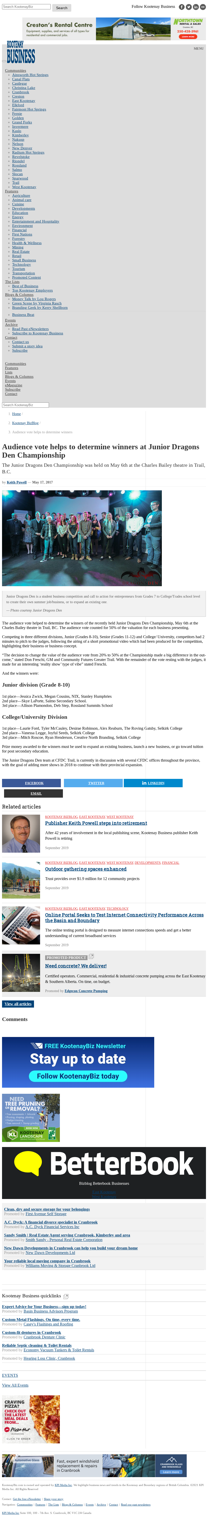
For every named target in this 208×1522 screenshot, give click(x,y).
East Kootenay (23, 101)
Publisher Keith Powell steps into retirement (96, 823)
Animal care (21, 200)
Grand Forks (22, 122)
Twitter (96, 783)
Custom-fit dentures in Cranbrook (31, 1332)
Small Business (24, 260)
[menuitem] (109, 75)
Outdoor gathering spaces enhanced (86, 869)
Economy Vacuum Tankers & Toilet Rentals (59, 1350)
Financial (19, 230)
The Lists (12, 282)
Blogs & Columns (19, 295)
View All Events (15, 1385)
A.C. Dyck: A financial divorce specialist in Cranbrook (51, 1222)
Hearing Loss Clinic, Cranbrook (49, 1358)
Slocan (17, 174)
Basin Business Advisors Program (51, 1311)
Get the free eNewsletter (27, 1498)
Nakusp (18, 139)
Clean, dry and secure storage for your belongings (47, 1209)
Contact (11, 337)
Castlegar (19, 83)
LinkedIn (156, 783)
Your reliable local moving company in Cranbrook (47, 1261)
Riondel (18, 161)
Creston (18, 96)
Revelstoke (21, 157)
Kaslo (16, 131)
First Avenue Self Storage (46, 1214)
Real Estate (21, 251)
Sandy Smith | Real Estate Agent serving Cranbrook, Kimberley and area (67, 1235)
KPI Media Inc (63, 1485)
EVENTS (10, 1375)
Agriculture (21, 195)
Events (90, 1504)
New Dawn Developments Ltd (50, 1252)
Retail (16, 256)
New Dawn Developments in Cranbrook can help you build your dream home (71, 1248)
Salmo (17, 170)
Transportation (23, 273)
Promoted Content (26, 277)
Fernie (17, 114)
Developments (23, 208)
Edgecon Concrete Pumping (86, 991)
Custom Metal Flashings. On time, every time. (41, 1319)
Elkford (18, 105)
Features (11, 191)
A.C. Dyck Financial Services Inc (52, 1227)
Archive (11, 325)
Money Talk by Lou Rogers (34, 299)
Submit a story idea (27, 346)
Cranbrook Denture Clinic (44, 1337)
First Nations (22, 234)
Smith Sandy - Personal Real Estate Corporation (64, 1240)
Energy (18, 217)
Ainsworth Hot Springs (30, 75)
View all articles (18, 1004)
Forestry (18, 239)
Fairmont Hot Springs (29, 109)
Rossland (19, 165)
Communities (15, 70)
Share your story (53, 1498)
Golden (18, 118)
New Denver (22, 148)
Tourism (18, 269)
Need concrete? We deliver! (76, 966)
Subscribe (20, 350)
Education (20, 213)
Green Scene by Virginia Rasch (37, 303)
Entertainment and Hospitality (35, 221)
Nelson (17, 144)
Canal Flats (21, 79)
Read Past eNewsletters (30, 329)
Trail (15, 183)
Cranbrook (20, 92)
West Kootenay (24, 187)
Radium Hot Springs (28, 152)
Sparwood (20, 178)
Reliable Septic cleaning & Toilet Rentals (37, 1345)
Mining (18, 247)
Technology (21, 264)
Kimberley (20, 135)
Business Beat (23, 315)
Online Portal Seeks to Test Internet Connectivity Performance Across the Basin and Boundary (124, 917)
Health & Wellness (27, 243)
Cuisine (18, 204)
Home (16, 414)
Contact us (20, 342)
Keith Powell (17, 482)
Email (36, 793)
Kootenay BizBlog (25, 423)
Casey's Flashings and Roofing (48, 1324)
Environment (22, 226)
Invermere (20, 126)
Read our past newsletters (135, 1504)
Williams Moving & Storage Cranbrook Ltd (60, 1265)
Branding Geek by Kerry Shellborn (40, 308)
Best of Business (25, 286)
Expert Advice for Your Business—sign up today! (44, 1306)
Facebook (34, 783)
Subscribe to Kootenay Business (37, 333)
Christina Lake (23, 88)
